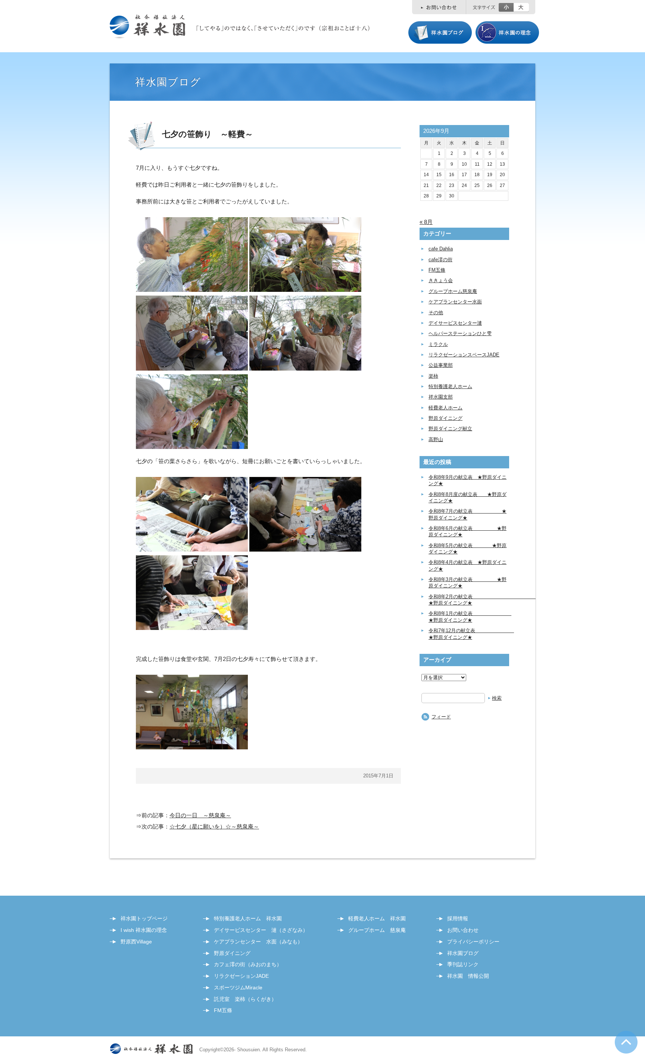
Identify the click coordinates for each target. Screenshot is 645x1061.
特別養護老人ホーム (450, 386)
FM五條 (437, 270)
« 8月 (426, 222)
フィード (441, 717)
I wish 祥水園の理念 (144, 930)
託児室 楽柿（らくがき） (245, 999)
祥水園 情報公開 (468, 976)
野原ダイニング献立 (450, 428)
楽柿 (433, 376)
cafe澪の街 (440, 259)
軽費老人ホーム (445, 408)
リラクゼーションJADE (241, 976)
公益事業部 (441, 365)
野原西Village (136, 942)
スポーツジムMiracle (238, 987)
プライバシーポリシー (473, 942)
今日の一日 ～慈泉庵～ (200, 815)
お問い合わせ (463, 930)
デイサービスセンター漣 (455, 323)
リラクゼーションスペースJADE (464, 355)
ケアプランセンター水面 (455, 302)
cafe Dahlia (441, 249)
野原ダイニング (445, 418)
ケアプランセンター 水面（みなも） (258, 942)
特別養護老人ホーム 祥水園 (248, 918)
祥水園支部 (441, 397)
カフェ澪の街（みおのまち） (248, 964)
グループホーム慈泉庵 (453, 291)
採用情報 (457, 918)
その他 (436, 312)
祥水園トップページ (144, 918)
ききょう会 (441, 280)
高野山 (436, 439)
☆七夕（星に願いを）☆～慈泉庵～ (214, 826)
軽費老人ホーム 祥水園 (377, 918)
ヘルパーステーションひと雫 (460, 333)
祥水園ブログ (463, 953)
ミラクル (438, 344)
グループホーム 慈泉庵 (377, 930)
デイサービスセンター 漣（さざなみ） (261, 930)
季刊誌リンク (463, 964)
